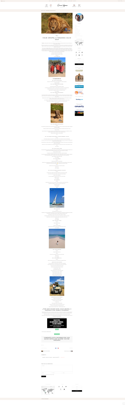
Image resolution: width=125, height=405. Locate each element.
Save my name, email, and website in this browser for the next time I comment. (48, 374)
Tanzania (57, 35)
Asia (75, 27)
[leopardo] (64, 135)
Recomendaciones (77, 33)
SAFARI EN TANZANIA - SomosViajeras (52, 357)
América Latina (77, 26)
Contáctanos (57, 329)
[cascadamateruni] (49, 169)
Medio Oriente (77, 32)
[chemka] (64, 169)
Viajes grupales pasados (58, 41)
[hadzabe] (64, 147)
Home (42, 10)
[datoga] (49, 147)
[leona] (49, 135)
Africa (44, 10)
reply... (59, 357)
